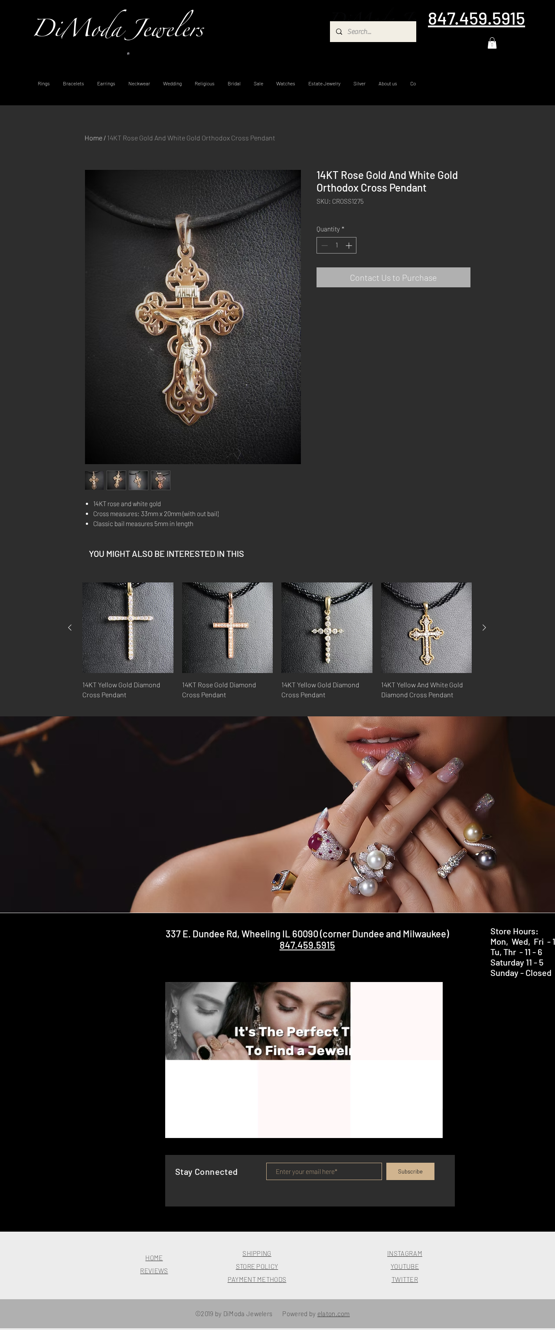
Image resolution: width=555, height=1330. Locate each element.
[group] (277, 646)
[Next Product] (484, 627)
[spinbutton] (337, 245)
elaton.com (333, 1313)
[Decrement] (324, 245)
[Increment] (350, 245)
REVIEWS (154, 1271)
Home (93, 137)
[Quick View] (127, 627)
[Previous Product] (70, 627)
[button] (492, 43)
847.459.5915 (307, 944)
